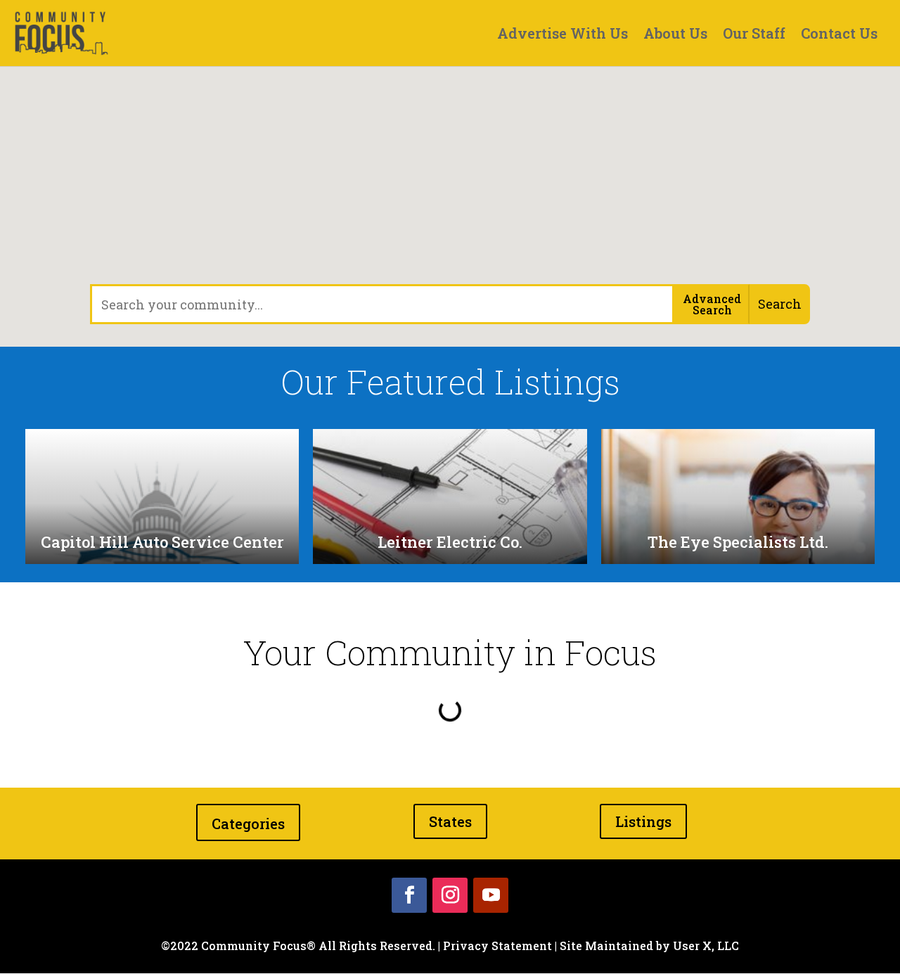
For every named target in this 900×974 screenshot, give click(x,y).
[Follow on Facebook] (409, 895)
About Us (675, 35)
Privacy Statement (497, 945)
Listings (643, 821)
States (450, 821)
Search (780, 303)
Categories (248, 823)
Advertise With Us (562, 35)
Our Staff (754, 35)
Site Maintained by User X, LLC (649, 945)
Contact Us (839, 35)
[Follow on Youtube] (490, 895)
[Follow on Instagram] (450, 895)
